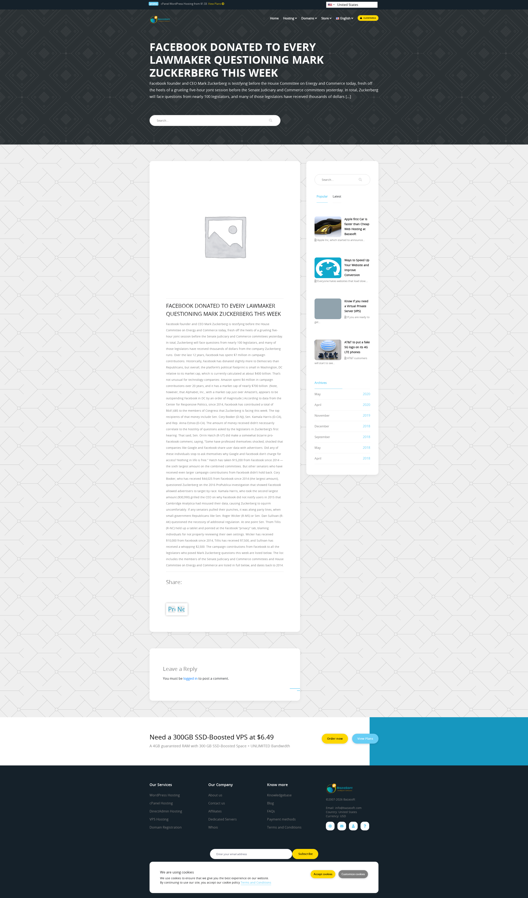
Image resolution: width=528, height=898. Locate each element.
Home (274, 18)
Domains (308, 18)
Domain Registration (166, 827)
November (322, 415)
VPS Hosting (159, 819)
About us (215, 795)
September (322, 437)
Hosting (289, 18)
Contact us (216, 803)
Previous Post (171, 609)
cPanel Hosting (161, 803)
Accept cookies (323, 874)
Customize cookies (353, 874)
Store (325, 18)
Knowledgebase (279, 795)
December (322, 426)
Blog (270, 803)
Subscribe (305, 854)
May (318, 394)
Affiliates (215, 811)
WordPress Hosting (165, 795)
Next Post (181, 609)
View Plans (215, 4)
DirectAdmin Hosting (166, 811)
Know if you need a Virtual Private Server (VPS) (356, 306)
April (318, 405)
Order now (335, 738)
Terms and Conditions (284, 827)
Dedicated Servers (222, 819)
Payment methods (281, 819)
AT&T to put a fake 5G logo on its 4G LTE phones (357, 347)
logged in (190, 678)
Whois (213, 827)
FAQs (271, 811)
